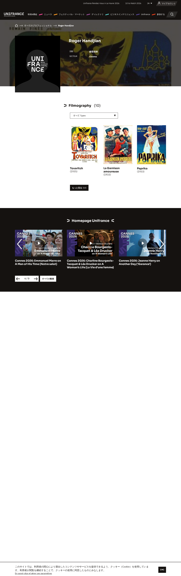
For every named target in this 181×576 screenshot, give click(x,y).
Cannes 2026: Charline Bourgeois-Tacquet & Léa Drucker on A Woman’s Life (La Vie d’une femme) (90, 264)
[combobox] (94, 116)
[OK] (162, 569)
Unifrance (145, 14)
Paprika (142, 168)
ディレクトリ (97, 14)
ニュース (48, 14)
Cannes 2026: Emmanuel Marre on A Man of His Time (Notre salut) (38, 262)
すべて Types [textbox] (79, 115)
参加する (161, 14)
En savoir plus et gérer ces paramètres (33, 573)
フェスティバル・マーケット (72, 14)
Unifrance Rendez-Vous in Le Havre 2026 (101, 3)
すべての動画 (48, 278)
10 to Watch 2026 (133, 3)
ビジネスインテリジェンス (122, 14)
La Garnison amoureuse (111, 170)
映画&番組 (32, 14)
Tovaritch (76, 168)
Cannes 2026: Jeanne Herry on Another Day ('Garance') (139, 262)
